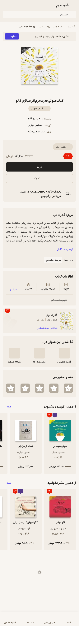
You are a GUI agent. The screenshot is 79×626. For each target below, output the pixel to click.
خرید (39, 167)
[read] (14, 353)
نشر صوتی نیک (36, 132)
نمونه (37, 179)
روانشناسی (44, 27)
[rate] (68, 388)
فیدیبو (71, 27)
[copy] (9, 194)
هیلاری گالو (34, 119)
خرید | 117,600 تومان (39, 621)
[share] (30, 91)
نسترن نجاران (35, 125)
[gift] (39, 91)
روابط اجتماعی (27, 27)
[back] (73, 5)
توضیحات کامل (65, 249)
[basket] (14, 5)
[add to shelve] (64, 353)
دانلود (13, 36)
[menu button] (5, 5)
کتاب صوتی (58, 27)
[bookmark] (49, 91)
